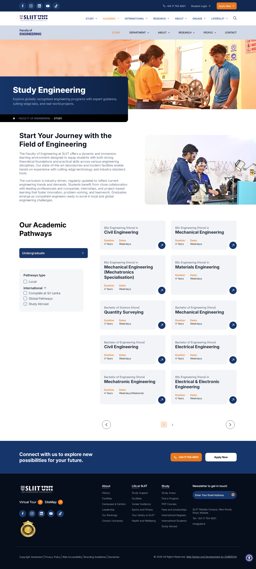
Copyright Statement (31, 556)
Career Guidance (141, 503)
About (162, 32)
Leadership (108, 509)
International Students (174, 520)
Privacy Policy (53, 556)
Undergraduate (33, 253)
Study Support (140, 492)
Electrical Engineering (197, 346)
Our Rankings (109, 515)
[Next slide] (230, 424)
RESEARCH (159, 18)
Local (33, 281)
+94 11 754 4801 (188, 457)
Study (116, 32)
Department (137, 32)
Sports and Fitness (142, 509)
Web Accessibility (72, 556)
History (106, 492)
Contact (231, 32)
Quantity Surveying (123, 312)
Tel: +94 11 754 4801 (204, 518)
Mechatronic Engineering (129, 381)
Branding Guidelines (95, 556)
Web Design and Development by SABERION (211, 556)
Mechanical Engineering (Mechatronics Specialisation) (128, 272)
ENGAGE (197, 18)
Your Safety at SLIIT (143, 515)
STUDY (90, 18)
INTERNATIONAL (134, 18)
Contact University (112, 520)
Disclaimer (113, 556)
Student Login (199, 6)
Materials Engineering (197, 267)
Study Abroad (39, 304)
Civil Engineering (121, 232)
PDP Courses (169, 503)
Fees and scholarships (174, 509)
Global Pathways (41, 298)
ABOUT (179, 18)
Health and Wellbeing (144, 520)
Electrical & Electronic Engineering (197, 384)
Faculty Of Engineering (34, 118)
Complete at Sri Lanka (44, 293)
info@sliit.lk (199, 523)
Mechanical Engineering (199, 232)
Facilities (107, 498)
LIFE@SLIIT (217, 18)
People (208, 32)
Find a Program (170, 498)
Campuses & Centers (114, 503)
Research (185, 32)
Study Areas (169, 492)
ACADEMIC (109, 18)
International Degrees (174, 515)
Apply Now (224, 6)
